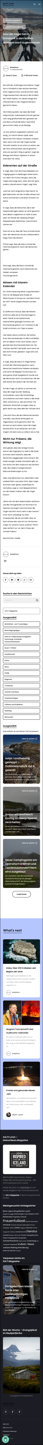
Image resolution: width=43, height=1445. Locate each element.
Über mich (6, 1424)
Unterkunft (13, 1244)
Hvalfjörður (6, 1228)
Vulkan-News (26, 1244)
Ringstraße (22, 1238)
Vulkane (6, 1247)
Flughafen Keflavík (19, 1217)
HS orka (32, 1225)
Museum (11, 1235)
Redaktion (14, 67)
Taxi (37, 1241)
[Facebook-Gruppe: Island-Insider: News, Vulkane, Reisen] (19, 1412)
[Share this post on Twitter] (12, 579)
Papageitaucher (32, 1235)
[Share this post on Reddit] (18, 579)
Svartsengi (31, 1241)
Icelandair (28, 1228)
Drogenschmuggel (8, 1214)
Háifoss (12, 1228)
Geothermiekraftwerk (32, 1221)
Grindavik (6, 1225)
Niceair (23, 1235)
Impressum (6, 1435)
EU (35, 1214)
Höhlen (17, 1228)
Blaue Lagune (8, 1211)
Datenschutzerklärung (9, 1431)
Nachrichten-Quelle (11, 538)
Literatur (31, 1231)
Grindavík (13, 1225)
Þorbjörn (18, 1251)
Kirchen (35, 1228)
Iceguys (23, 1228)
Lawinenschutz (20, 1232)
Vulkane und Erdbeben (14, 27)
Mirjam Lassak (17, 1115)
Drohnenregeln (19, 1214)
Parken (5, 1238)
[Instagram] (5, 1412)
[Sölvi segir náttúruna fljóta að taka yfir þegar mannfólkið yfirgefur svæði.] (21, 253)
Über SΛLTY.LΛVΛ (7, 1428)
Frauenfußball (14, 1220)
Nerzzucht (18, 1235)
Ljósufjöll (6, 1235)
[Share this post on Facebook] (5, 579)
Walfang (14, 1247)
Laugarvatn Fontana (9, 1232)
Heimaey (19, 1225)
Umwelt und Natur (12, 20)
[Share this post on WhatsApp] (24, 579)
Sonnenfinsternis (10, 1240)
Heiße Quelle (26, 1225)
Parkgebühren (13, 1238)
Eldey (25, 1214)
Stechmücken (23, 1241)
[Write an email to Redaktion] (6, 561)
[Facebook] (12, 1412)
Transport (6, 1244)
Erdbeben (31, 1214)
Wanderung (23, 1247)
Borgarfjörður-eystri (22, 1211)
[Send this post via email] (30, 579)
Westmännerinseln (9, 1251)
